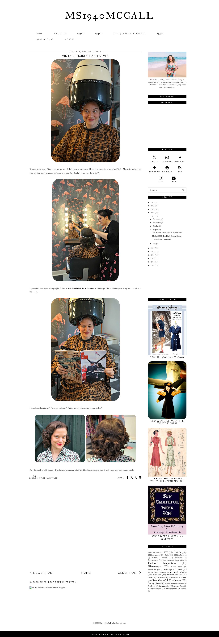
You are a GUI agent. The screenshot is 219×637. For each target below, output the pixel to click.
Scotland (182, 577)
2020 (153, 202)
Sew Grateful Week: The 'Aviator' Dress (167, 422)
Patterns (160, 577)
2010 (153, 262)
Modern (70, 39)
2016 (153, 213)
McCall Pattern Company (157, 572)
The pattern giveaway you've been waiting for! (167, 479)
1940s (98, 34)
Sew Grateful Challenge (166, 580)
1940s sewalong (154, 555)
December (156, 219)
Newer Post (43, 572)
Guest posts (176, 567)
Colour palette (179, 560)
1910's (150, 552)
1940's (177, 552)
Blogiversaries (153, 560)
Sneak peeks (164, 586)
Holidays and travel (173, 569)
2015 (153, 216)
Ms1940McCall (109, 15)
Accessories (178, 558)
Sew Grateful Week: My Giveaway (167, 537)
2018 (153, 209)
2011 (153, 258)
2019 (153, 206)
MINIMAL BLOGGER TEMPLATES (105, 634)
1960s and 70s (45, 39)
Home (39, 34)
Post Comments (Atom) (62, 582)
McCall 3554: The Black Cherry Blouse (166, 236)
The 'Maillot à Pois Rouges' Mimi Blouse (167, 232)
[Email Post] (34, 476)
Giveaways (154, 566)
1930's (165, 552)
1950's (166, 555)
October (156, 226)
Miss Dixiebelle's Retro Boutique (81, 288)
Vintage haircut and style (161, 239)
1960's (176, 555)
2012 (153, 255)
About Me (60, 34)
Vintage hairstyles (47, 478)
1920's (157, 552)
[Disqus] (85, 528)
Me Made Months (178, 572)
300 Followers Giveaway (167, 357)
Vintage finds (179, 586)
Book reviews (167, 560)
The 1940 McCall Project (129, 34)
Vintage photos (171, 588)
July (154, 244)
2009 (153, 265)
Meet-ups (157, 574)
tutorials (183, 588)
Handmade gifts (154, 569)
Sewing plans (154, 583)
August (155, 230)
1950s (160, 34)
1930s (80, 34)
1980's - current (159, 558)
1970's (184, 555)
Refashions (172, 577)
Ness (150, 577)
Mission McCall (174, 574)
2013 (153, 251)
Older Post (128, 572)
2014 (153, 248)
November (157, 223)
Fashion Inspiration (162, 563)
